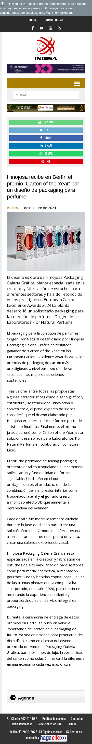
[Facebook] (33, 27)
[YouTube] (50, 27)
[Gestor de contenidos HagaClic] (53, 738)
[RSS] (59, 27)
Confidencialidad (22, 723)
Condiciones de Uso (50, 723)
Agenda (26, 698)
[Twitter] (42, 27)
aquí (71, 12)
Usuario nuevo (53, 20)
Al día (12, 207)
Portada (72, 723)
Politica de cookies (54, 718)
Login (32, 20)
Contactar (77, 718)
